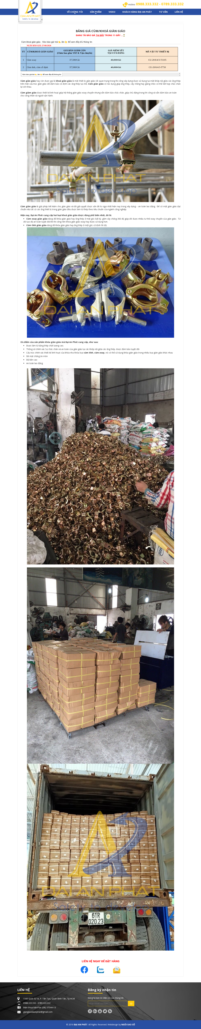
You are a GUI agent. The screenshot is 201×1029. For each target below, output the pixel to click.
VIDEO (112, 11)
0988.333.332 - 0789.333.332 (160, 3)
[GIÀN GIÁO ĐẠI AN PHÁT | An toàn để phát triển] (30, 10)
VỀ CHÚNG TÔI (75, 12)
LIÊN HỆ (179, 11)
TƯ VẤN (163, 11)
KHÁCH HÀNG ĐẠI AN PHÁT (137, 11)
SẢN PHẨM (96, 12)
